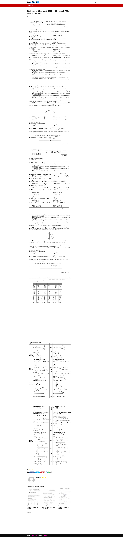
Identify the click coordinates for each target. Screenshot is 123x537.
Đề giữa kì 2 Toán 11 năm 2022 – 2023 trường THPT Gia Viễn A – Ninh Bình (64, 507)
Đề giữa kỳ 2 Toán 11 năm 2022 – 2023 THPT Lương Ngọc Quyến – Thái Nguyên (49, 507)
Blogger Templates (34, 535)
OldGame (29, 16)
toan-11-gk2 (31, 469)
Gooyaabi (45, 535)
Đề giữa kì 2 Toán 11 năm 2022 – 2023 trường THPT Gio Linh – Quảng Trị (33, 507)
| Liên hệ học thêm (30, 5)
